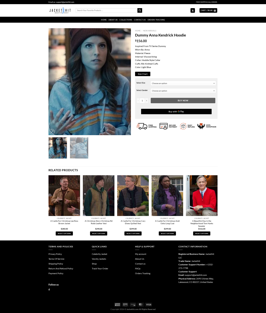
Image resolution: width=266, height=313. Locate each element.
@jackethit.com (199, 275)
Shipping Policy (55, 263)
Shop (94, 263)
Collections (125, 20)
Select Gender (142, 90)
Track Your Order (100, 268)
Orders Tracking (156, 20)
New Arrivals (149, 31)
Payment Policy (55, 273)
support (188, 275)
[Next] (125, 81)
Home (104, 20)
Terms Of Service (56, 258)
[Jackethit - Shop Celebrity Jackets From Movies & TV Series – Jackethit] (59, 10)
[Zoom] (52, 131)
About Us (112, 20)
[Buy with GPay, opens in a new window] (176, 111)
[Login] (192, 10)
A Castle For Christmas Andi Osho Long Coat (167, 222)
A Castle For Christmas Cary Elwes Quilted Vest (133, 222)
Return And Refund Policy (60, 268)
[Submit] (139, 10)
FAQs (137, 268)
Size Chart (143, 74)
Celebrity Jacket (99, 254)
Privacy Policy (55, 254)
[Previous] (53, 81)
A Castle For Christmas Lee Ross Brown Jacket (64, 222)
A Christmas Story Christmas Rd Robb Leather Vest (98, 222)
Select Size (140, 83)
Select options (64, 233)
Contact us (140, 20)
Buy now (183, 100)
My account (140, 254)
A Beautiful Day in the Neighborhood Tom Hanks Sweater (201, 223)
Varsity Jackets (99, 258)
